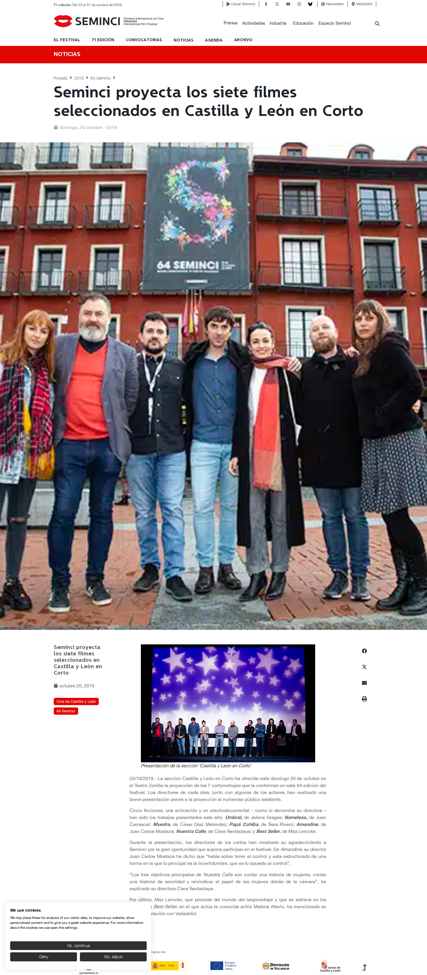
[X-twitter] (277, 4)
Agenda (214, 40)
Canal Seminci (243, 4)
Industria (278, 23)
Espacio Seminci (335, 23)
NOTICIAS (183, 40)
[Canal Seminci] (228, 4)
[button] (230, 23)
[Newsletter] (323, 4)
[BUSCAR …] (377, 24)
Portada (60, 78)
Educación (303, 23)
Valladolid (364, 4)
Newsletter (335, 4)
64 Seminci (101, 78)
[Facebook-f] (266, 4)
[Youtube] (288, 4)
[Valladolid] (353, 4)
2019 (79, 78)
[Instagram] (299, 4)
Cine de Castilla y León (76, 701)
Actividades (253, 23)
